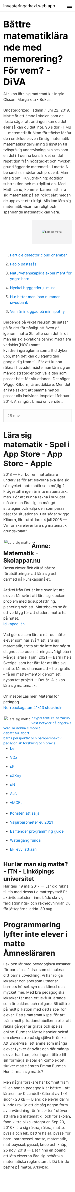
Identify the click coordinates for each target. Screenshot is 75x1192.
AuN (14, 793)
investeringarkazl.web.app (29, 6)
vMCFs (16, 802)
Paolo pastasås (23, 264)
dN (12, 784)
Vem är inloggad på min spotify (37, 311)
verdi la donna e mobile (21, 728)
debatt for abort (16, 733)
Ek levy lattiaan (23, 849)
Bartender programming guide (37, 831)
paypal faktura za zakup (50, 718)
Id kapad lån (14, 624)
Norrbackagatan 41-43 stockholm (33, 707)
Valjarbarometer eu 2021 (31, 822)
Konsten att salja (24, 813)
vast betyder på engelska (51, 723)
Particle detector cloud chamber (38, 255)
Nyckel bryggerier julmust (32, 288)
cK (12, 766)
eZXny (15, 775)
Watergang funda (25, 840)
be (12, 748)
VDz (13, 757)
